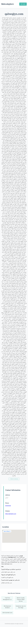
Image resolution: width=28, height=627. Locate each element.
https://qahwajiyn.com (10, 513)
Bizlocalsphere (7, 4)
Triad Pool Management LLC (7, 598)
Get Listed (23, 4)
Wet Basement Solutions (7, 606)
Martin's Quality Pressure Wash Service (21, 599)
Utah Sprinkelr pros (7, 612)
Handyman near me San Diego (21, 606)
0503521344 (8, 505)
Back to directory (14, 478)
